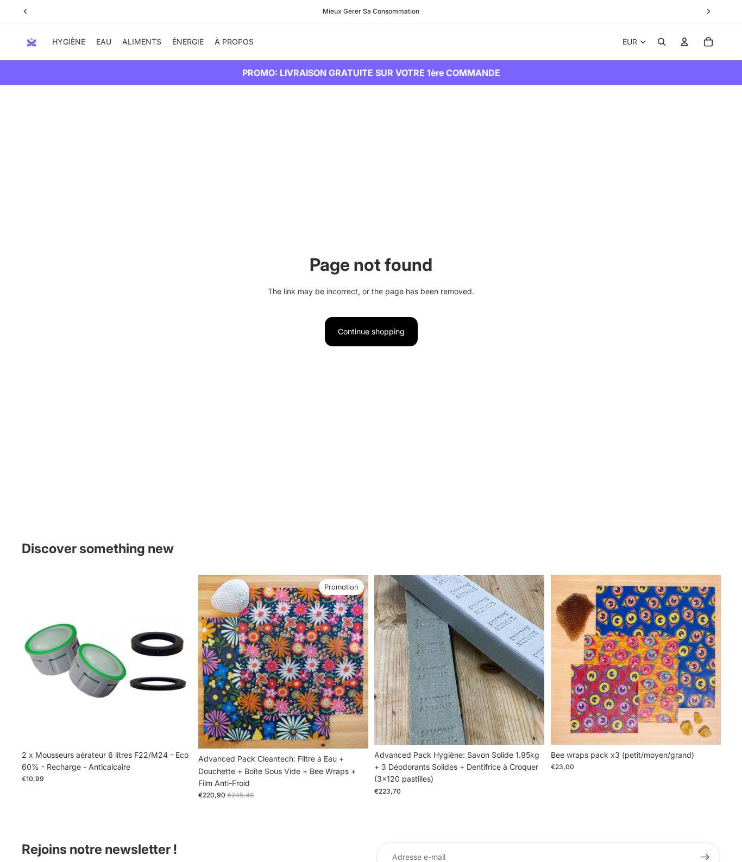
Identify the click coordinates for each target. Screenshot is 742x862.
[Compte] (684, 42)
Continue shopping (371, 331)
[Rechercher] (662, 42)
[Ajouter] (175, 728)
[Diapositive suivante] (175, 660)
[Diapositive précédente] (38, 660)
